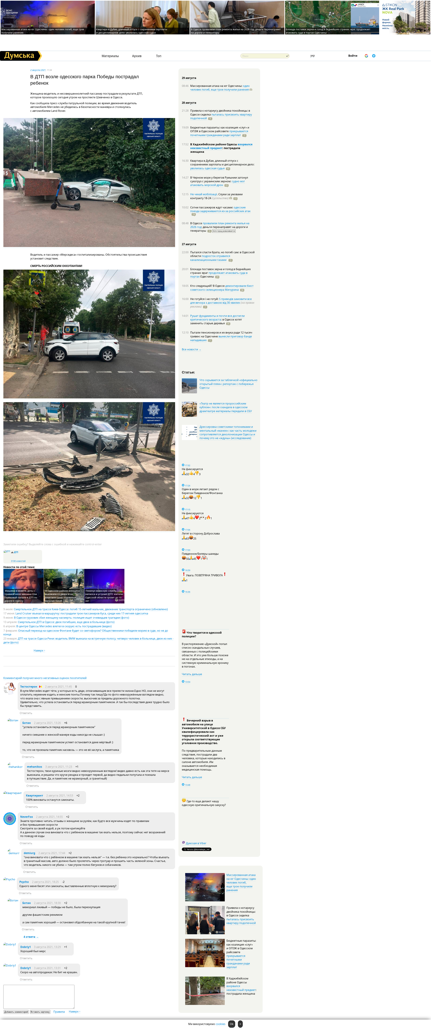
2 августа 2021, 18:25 (45, 882)
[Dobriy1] (9, 944)
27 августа (189, 244)
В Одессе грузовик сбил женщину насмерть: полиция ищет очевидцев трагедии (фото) (71, 617)
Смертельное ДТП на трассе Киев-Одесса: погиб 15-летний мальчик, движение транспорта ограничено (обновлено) (91, 609)
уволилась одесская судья (207, 168)
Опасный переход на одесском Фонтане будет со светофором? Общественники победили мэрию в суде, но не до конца (85, 632)
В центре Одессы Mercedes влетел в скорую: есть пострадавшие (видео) (64, 626)
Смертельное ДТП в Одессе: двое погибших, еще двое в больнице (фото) (66, 622)
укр (312, 55)
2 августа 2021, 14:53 (59, 795)
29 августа (189, 78)
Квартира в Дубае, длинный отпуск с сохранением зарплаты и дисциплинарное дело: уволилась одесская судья (131, 31)
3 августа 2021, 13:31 (47, 968)
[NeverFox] (9, 824)
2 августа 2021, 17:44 (51, 853)
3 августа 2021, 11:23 (58, 767)
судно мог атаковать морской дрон (217, 183)
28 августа (189, 103)
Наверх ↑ (39, 650)
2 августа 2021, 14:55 (49, 817)
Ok (232, 1024)
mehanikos (34, 767)
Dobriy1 (25, 947)
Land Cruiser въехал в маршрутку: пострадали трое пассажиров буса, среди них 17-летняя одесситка (81, 613)
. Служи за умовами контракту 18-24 (216, 196)
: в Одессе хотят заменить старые (216, 321)
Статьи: (188, 372)
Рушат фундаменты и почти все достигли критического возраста (217, 317)
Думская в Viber (196, 843)
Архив (136, 55)
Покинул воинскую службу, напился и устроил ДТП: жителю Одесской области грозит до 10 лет (104, 595)
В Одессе (196, 223)
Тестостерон (29, 686)
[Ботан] (13, 720)
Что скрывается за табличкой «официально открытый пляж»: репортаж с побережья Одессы (228, 383)
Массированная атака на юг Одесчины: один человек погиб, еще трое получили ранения (241, 882)
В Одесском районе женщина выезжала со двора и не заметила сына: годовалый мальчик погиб (62, 595)
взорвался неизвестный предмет (221, 146)
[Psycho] (9, 879)
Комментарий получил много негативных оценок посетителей (45, 678)
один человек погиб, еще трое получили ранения (220, 87)
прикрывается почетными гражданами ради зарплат (219, 133)
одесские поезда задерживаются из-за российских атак (220, 209)
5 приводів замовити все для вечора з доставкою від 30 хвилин (221, 301)
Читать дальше (192, 674)
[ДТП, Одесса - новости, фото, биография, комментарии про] (6, 551)
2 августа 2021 (38, 69)
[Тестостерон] (9, 694)
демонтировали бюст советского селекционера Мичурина (222, 287)
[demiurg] (14, 853)
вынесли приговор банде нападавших (221, 338)
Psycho (24, 882)
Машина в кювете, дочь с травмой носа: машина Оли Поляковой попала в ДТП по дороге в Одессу (21, 595)
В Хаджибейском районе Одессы (214, 144)
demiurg (29, 853)
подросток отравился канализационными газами (210, 258)
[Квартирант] (12, 793)
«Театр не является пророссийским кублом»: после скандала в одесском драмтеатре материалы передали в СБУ (226, 407)
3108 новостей (18, 561)
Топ (158, 55)
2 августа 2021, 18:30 (47, 903)
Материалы (110, 55)
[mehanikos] (15, 767)
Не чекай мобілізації (203, 194)
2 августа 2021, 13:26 (47, 723)
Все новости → (191, 349)
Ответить (26, 713)
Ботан (26, 723)
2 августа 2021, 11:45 (58, 686)
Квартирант (34, 795)
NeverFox (26, 817)
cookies (220, 1024)
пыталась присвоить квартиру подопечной (221, 116)
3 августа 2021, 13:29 (47, 947)
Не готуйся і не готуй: (204, 299)
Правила (59, 1011)
